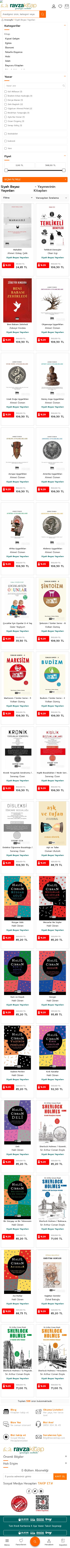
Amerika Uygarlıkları (52, 474)
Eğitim (8, 43)
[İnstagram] (41, 1491)
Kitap (7, 34)
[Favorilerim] (60, 6)
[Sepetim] (66, 6)
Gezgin (52, 997)
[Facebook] (29, 1491)
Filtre (6, 197)
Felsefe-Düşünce (13, 52)
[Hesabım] (53, 6)
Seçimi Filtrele (12, 179)
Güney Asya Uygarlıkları (52, 399)
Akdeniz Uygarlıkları (52, 548)
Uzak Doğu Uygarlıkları (18, 399)
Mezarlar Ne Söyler (52, 922)
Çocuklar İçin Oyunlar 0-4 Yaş (17, 623)
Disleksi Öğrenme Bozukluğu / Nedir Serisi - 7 (18, 847)
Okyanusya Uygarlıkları (52, 324)
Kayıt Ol (60, 1476)
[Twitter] (35, 1491)
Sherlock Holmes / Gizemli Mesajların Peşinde (53, 1146)
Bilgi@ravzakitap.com (54, 1437)
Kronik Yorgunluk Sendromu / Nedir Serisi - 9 (17, 773)
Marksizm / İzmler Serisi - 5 (17, 698)
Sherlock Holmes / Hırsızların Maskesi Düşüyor (52, 1371)
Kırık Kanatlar (52, 1072)
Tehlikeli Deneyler (52, 250)
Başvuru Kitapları (14, 65)
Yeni (10, 148)
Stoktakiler (13, 133)
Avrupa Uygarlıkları (17, 474)
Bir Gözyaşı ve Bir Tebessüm (17, 1221)
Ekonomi (9, 47)
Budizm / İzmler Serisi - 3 (52, 698)
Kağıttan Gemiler (53, 1296)
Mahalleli (17, 250)
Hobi (7, 56)
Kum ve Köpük (17, 997)
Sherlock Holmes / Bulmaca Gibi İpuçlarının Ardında (52, 1221)
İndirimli (11, 141)
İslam (7, 60)
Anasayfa (8, 20)
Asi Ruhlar (17, 1296)
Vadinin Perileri (17, 1072)
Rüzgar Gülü (17, 922)
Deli (17, 1146)
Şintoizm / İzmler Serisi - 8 (53, 623)
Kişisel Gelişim (12, 38)
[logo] (18, 6)
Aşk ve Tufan (52, 847)
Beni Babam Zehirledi (17, 324)
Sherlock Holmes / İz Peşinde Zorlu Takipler (17, 1371)
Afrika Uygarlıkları (17, 548)
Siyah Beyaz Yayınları (17, 257)
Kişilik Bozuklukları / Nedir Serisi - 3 (52, 773)
